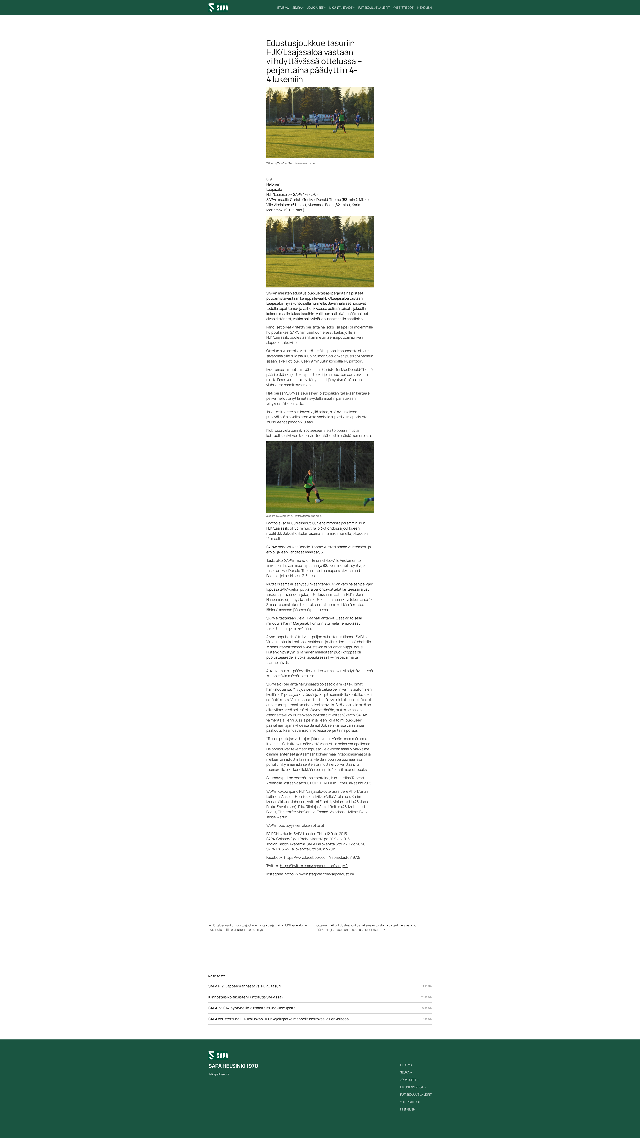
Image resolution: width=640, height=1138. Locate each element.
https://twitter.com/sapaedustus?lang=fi (314, 865)
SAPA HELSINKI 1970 (233, 1065)
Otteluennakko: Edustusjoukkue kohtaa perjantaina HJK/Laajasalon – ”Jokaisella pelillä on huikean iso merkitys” (257, 927)
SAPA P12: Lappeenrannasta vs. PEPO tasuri (244, 986)
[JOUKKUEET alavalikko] (325, 8)
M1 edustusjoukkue (297, 163)
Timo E (280, 163)
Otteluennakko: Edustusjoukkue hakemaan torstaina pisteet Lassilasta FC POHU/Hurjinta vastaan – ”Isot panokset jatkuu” (366, 927)
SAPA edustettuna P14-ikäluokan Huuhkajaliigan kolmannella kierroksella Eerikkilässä (278, 1019)
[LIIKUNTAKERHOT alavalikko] (354, 8)
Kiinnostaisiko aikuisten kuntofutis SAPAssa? (245, 997)
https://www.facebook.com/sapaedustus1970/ (322, 857)
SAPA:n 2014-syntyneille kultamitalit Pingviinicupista (252, 1008)
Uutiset (311, 163)
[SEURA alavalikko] (303, 8)
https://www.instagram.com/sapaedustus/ (319, 874)
